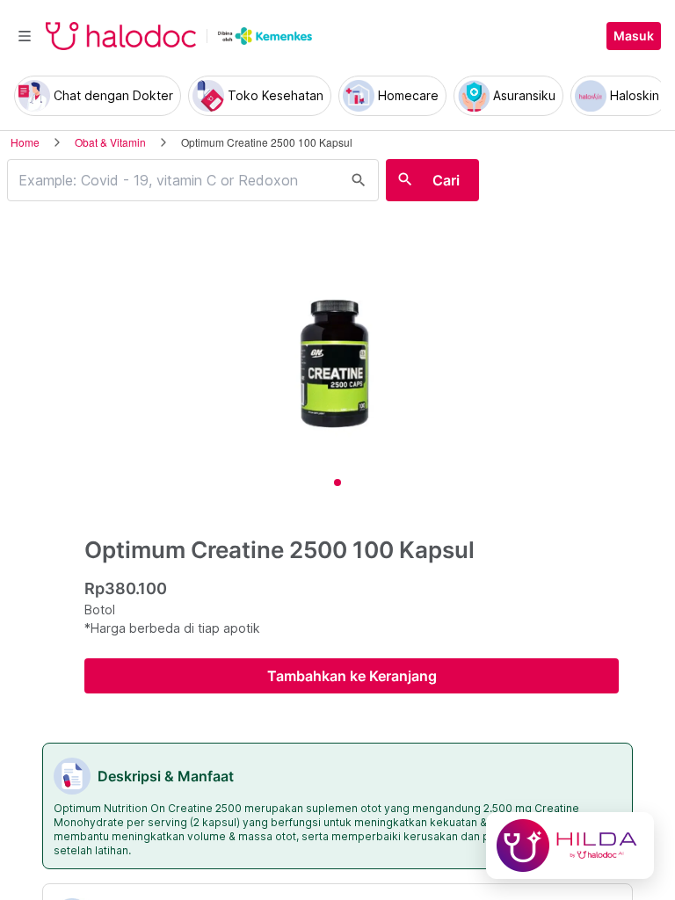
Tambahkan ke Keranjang (352, 676)
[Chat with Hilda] (570, 845)
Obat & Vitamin (110, 141)
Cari (446, 180)
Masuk (633, 36)
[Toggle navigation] (24, 36)
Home (25, 141)
